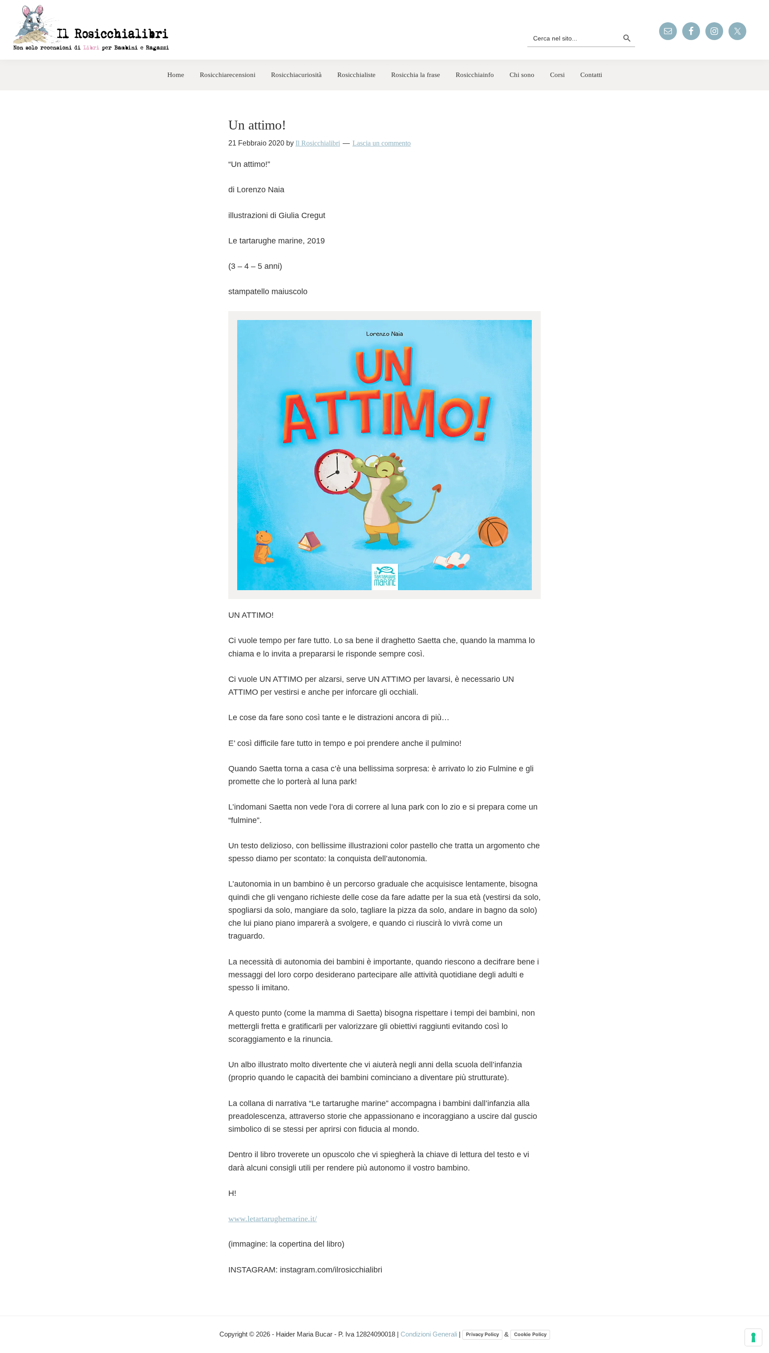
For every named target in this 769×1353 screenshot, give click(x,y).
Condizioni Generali (430, 1334)
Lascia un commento (381, 143)
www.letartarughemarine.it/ (272, 1218)
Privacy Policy (482, 1334)
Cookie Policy (530, 1334)
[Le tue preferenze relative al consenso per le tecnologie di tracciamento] (753, 1337)
